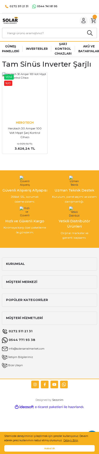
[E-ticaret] (49, 407)
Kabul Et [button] (49, 448)
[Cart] (93, 21)
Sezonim (57, 400)
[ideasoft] (24, 407)
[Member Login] (83, 21)
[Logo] (10, 20)
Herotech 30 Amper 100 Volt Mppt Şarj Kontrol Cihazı (25, 133)
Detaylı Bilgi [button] (70, 440)
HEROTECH (25, 122)
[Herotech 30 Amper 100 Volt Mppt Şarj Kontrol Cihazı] (24, 95)
